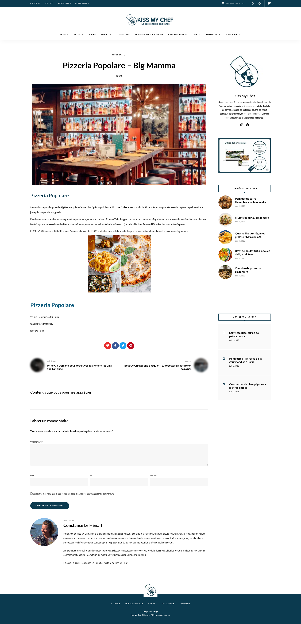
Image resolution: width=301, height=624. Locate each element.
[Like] (107, 345)
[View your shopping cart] (269, 3)
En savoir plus (37, 330)
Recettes (124, 34)
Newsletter (64, 3)
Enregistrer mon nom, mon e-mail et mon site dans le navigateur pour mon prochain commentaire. (73, 494)
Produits (106, 34)
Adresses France (177, 34)
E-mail (93, 475)
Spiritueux (211, 34)
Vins (194, 34)
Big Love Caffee (119, 207)
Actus (77, 34)
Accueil (64, 34)
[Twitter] (122, 345)
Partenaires (82, 3)
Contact (49, 3)
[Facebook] (115, 345)
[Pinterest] (130, 345)
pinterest (259, 3)
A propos (35, 3)
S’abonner (232, 34)
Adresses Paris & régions (149, 34)
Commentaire (36, 442)
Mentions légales (134, 603)
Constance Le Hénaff (82, 525)
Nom (33, 475)
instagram (252, 3)
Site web (153, 475)
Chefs (92, 34)
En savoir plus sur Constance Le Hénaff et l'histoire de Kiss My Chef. (95, 563)
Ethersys (154, 611)
